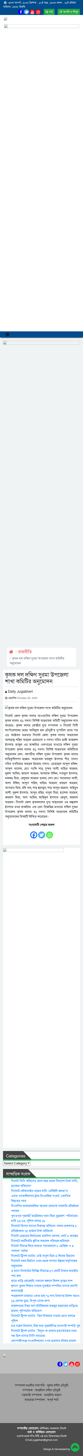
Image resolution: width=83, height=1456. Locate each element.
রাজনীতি (25, 652)
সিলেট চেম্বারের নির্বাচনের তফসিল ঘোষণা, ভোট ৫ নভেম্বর (44, 1236)
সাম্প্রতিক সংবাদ (18, 1174)
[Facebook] (33, 832)
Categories (15, 1156)
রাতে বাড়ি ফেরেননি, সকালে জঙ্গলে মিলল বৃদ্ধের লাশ (42, 1281)
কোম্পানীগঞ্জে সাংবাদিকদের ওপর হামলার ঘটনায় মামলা (43, 1341)
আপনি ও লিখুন (70, 12)
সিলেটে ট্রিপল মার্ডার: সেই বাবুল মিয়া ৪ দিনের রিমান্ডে (43, 1256)
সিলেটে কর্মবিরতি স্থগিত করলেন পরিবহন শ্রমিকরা (40, 1241)
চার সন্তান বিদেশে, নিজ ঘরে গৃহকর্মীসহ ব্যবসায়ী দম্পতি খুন (45, 1326)
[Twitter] (41, 832)
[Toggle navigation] (7, 334)
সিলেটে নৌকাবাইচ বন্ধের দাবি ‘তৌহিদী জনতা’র (39, 1191)
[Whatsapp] (49, 832)
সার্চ (50, 12)
